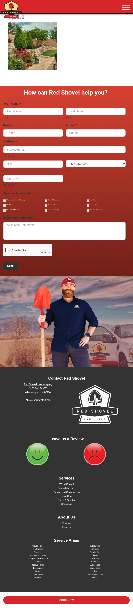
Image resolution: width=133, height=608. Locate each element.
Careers (66, 527)
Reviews (66, 523)
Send (10, 265)
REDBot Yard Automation (13, 210)
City (5, 170)
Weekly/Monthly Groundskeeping (15, 200)
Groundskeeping (66, 488)
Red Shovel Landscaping (21, 10)
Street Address (12, 156)
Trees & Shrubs (66, 500)
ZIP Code (8, 185)
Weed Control (10, 205)
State (69, 170)
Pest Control (51, 205)
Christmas (66, 504)
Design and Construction (67, 492)
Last (68, 117)
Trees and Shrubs (94, 205)
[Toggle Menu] (126, 8)
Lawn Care (93, 200)
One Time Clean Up (53, 210)
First (6, 117)
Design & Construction (54, 200)
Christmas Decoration (96, 210)
